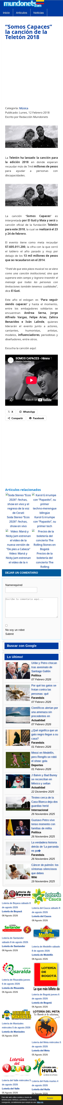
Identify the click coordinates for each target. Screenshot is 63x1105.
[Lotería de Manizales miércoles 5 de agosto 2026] (16, 1019)
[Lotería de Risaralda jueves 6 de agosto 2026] (16, 975)
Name (13, 585)
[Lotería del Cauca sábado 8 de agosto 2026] (46, 904)
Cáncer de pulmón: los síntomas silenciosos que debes (44, 869)
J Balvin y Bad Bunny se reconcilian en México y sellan (44, 779)
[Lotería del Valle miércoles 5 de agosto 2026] (16, 1076)
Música (23, 108)
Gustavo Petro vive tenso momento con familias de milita (43, 824)
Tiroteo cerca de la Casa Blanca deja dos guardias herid (44, 801)
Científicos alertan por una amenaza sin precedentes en (44, 712)
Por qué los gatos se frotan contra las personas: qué (43, 689)
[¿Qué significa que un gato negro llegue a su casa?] (18, 744)
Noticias (38, 12)
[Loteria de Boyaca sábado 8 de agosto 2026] (16, 899)
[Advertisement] (31, 72)
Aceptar (50, 1098)
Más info (40, 1102)
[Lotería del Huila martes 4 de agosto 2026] (46, 1077)
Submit (9, 634)
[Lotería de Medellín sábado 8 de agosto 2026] (46, 942)
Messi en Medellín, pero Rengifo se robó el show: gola (44, 756)
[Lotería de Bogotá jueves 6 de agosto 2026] (46, 990)
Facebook (38, 418)
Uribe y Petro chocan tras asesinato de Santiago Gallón (44, 667)
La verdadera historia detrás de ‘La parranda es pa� (44, 846)
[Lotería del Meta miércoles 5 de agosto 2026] (46, 1038)
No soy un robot (15, 629)
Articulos (21, 12)
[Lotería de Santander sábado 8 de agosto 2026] (16, 934)
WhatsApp (29, 411)
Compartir (17, 418)
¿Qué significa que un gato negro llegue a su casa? (44, 734)
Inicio (6, 12)
